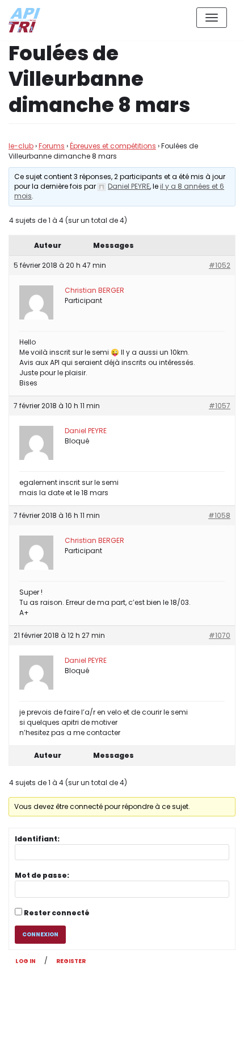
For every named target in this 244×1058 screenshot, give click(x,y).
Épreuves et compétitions (113, 146)
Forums (52, 146)
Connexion (40, 934)
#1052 (219, 265)
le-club (21, 146)
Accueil (157, 1040)
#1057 (219, 405)
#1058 (219, 515)
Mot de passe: (42, 875)
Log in (25, 961)
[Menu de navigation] (211, 17)
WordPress (130, 998)
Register (71, 961)
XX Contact (209, 1040)
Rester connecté (57, 913)
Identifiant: (37, 839)
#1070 (219, 635)
